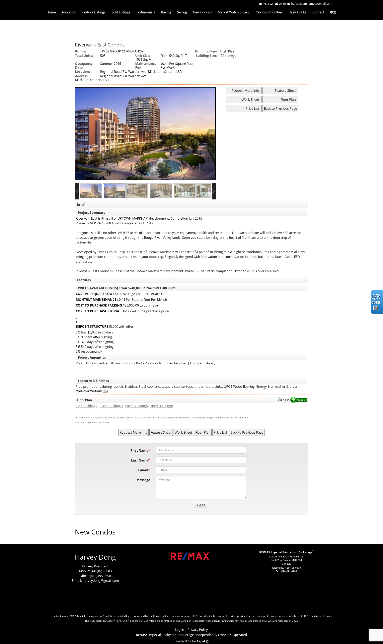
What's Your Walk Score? (89, 391)
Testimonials (145, 12)
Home (51, 12)
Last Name (139, 460)
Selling (182, 12)
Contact (318, 12)
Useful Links (297, 12)
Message (143, 480)
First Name (139, 450)
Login (283, 3)
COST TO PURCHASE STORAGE (99, 311)
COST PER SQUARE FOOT (95, 294)
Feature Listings (94, 12)
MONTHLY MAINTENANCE (96, 299)
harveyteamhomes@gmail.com (311, 3)
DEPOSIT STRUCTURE (92, 326)
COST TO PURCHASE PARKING (99, 305)
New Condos (202, 12)
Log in (179, 629)
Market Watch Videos (234, 12)
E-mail (143, 470)
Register (268, 3)
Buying (166, 12)
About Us (69, 12)
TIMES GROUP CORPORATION (122, 51)
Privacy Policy (198, 629)
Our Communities (269, 12)
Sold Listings (121, 12)
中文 (333, 12)
